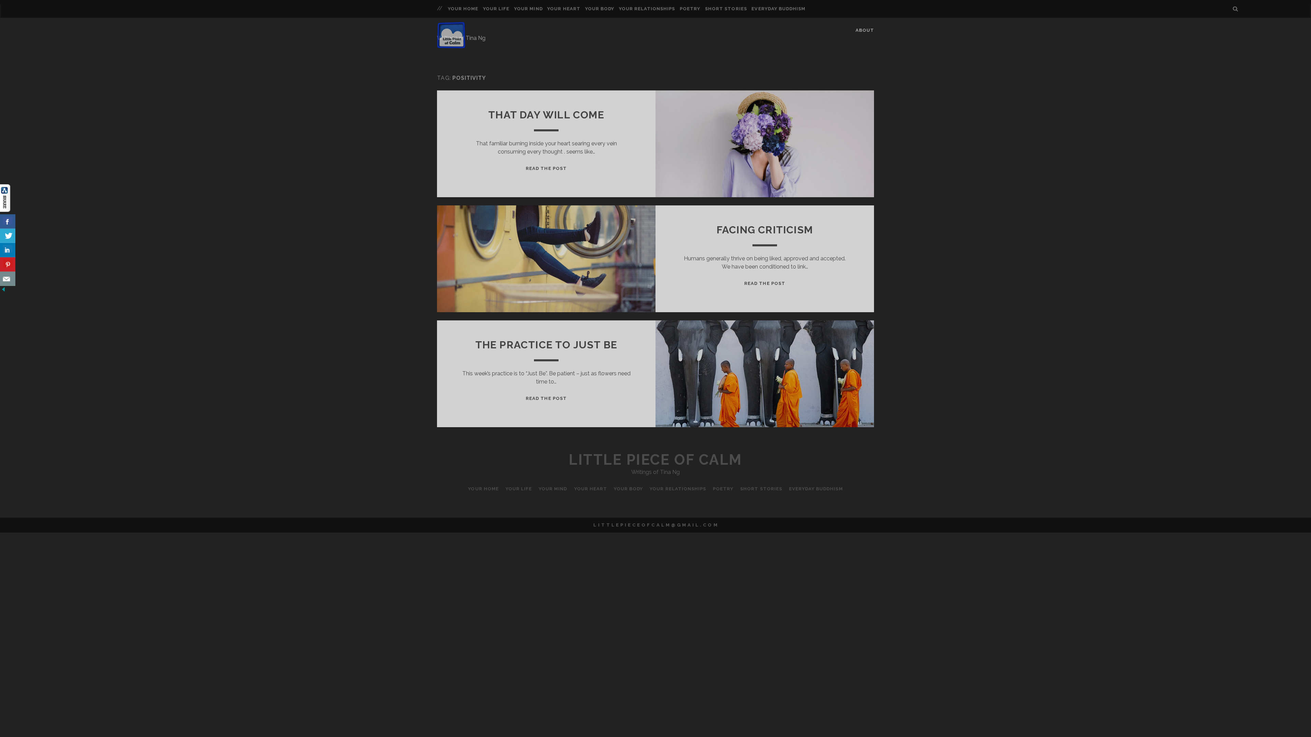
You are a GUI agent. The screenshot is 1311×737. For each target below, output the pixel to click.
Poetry (690, 8)
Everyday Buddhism (778, 8)
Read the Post (546, 168)
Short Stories (726, 8)
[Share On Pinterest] (7, 264)
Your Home (463, 8)
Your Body (599, 8)
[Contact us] (7, 279)
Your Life (496, 8)
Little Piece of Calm (655, 459)
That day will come (546, 115)
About (865, 30)
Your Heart (563, 8)
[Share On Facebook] (7, 221)
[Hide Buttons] (3, 291)
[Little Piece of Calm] (451, 45)
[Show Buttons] (5, 210)
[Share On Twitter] (7, 236)
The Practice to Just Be (546, 345)
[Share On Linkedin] (7, 250)
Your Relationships (647, 8)
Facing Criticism (765, 230)
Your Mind (528, 8)
